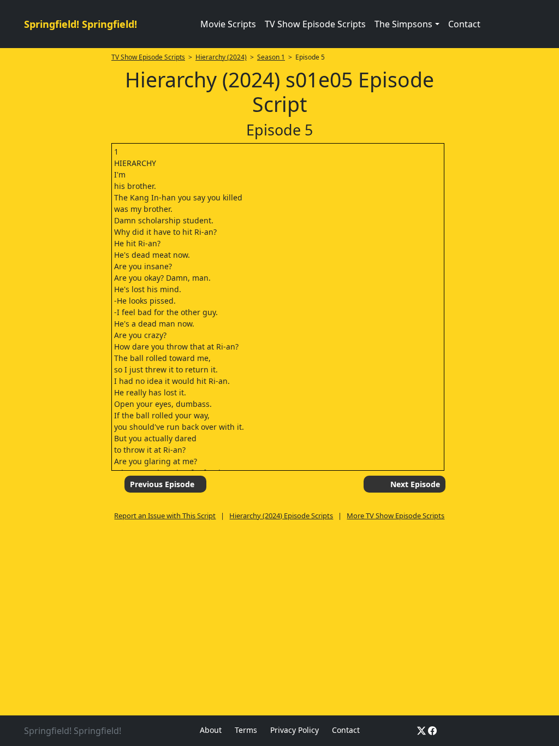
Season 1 (271, 57)
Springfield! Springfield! (80, 24)
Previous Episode (162, 484)
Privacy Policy (294, 730)
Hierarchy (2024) (221, 57)
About (211, 730)
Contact (464, 24)
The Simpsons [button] (403, 24)
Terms (246, 730)
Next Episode (415, 484)
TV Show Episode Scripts (315, 24)
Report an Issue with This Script (165, 515)
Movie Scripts (228, 24)
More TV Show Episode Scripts (395, 515)
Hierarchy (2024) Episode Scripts (281, 515)
